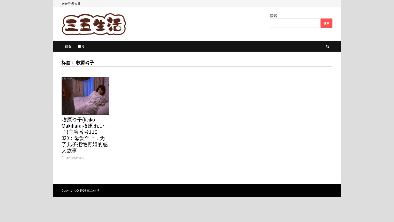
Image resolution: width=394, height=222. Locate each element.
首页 (68, 46)
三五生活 (93, 190)
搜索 (273, 15)
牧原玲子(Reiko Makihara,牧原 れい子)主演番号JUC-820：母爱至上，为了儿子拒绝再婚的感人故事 (85, 135)
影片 (81, 46)
